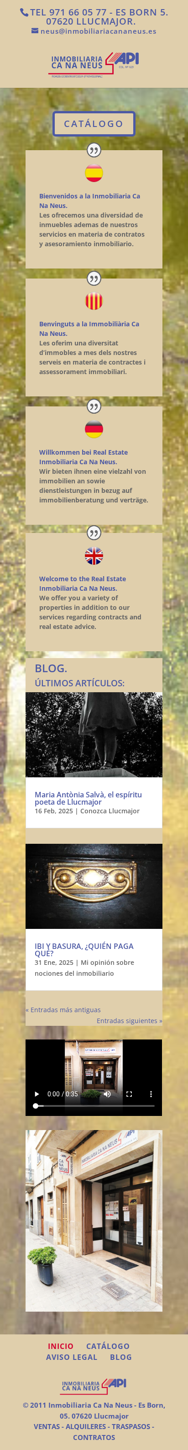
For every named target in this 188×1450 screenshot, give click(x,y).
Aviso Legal (72, 1357)
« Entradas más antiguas (63, 1009)
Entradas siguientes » (129, 1020)
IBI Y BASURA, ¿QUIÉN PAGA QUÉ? (84, 949)
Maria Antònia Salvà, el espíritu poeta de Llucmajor (88, 798)
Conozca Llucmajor (110, 810)
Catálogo (108, 1346)
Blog (121, 1357)
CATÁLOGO (94, 123)
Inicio (61, 1346)
